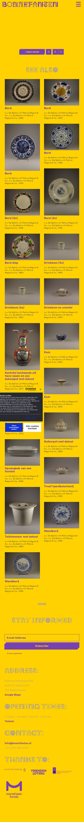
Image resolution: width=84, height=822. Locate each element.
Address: (22, 670)
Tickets (9, 721)
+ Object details (32, 52)
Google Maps (13, 694)
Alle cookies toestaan (32, 427)
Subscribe (41, 645)
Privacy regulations (14, 653)
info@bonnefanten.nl (18, 743)
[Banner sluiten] (40, 389)
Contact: (24, 733)
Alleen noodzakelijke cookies (14, 427)
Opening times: (36, 706)
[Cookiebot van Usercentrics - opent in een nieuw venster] (27, 389)
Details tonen (31, 418)
